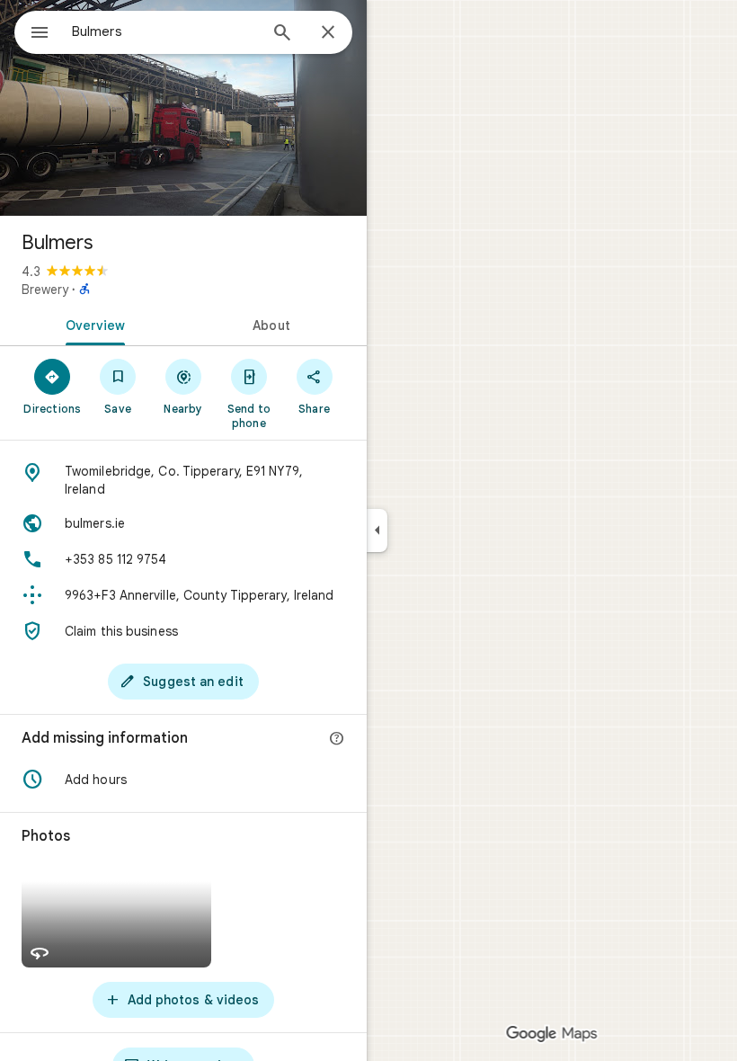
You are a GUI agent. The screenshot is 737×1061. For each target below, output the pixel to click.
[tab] (92, 323)
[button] (183, 780)
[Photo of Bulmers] (183, 108)
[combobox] (164, 31)
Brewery (45, 289)
